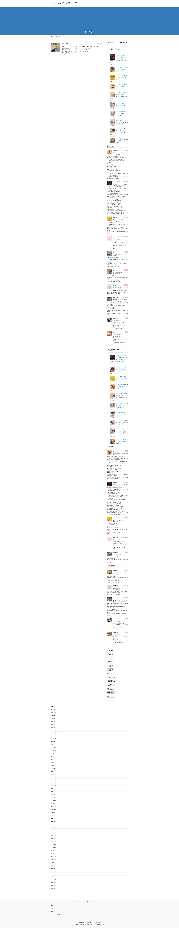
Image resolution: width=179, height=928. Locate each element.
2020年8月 (53, 874)
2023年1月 (53, 788)
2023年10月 (53, 762)
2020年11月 (53, 865)
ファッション (59, 901)
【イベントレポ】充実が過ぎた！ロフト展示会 (122, 77)
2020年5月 (53, 882)
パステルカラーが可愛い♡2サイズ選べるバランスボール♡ (122, 122)
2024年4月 (53, 744)
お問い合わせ (93, 901)
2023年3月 (53, 782)
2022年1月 (53, 824)
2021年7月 (53, 841)
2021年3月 (53, 853)
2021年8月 (53, 838)
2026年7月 (53, 712)
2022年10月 (53, 797)
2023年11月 (53, 759)
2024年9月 (53, 736)
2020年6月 (53, 879)
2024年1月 (53, 753)
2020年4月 (53, 885)
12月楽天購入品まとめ (118, 334)
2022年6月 (53, 809)
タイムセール (124, 236)
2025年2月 (53, 727)
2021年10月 (53, 832)
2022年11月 (53, 794)
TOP (53, 901)
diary (87, 901)
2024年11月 (53, 733)
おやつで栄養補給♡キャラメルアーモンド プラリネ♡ (122, 113)
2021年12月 (53, 827)
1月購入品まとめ (116, 320)
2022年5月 (53, 812)
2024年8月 (53, 738)
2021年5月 (53, 847)
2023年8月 (53, 768)
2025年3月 (53, 724)
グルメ (76, 901)
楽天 (126, 150)
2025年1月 (53, 730)
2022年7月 (53, 806)
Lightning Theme (89, 924)
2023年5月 (53, 777)
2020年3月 (53, 888)
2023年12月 (53, 756)
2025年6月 (53, 718)
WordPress (82, 924)
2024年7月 (53, 741)
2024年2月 (53, 750)
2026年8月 (53, 709)
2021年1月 (53, 859)
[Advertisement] (89, 18)
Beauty (99, 43)
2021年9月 (53, 835)
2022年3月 (53, 818)
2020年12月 (53, 862)
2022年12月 (53, 791)
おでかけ (125, 181)
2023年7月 (53, 771)
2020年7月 (53, 877)
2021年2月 (53, 856)
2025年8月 (53, 715)
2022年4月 (53, 815)
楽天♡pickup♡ (116, 239)
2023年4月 (53, 780)
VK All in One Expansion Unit (98, 924)
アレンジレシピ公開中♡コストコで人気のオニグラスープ (122, 69)
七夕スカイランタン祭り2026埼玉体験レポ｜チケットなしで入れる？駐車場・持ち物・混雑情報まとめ (119, 59)
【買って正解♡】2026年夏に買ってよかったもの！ (122, 86)
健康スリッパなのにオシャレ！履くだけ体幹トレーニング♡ (81, 46)
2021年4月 (53, 850)
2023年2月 (53, 785)
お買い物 (66, 901)
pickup (52, 908)
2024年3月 (53, 747)
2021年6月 (53, 844)
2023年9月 (53, 765)
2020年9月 (53, 871)
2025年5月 (53, 721)
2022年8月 (53, 803)
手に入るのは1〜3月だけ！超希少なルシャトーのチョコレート (122, 105)
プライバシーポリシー (103, 901)
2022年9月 (53, 800)
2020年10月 (53, 868)
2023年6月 (53, 774)
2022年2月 (53, 821)
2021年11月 (53, 830)
